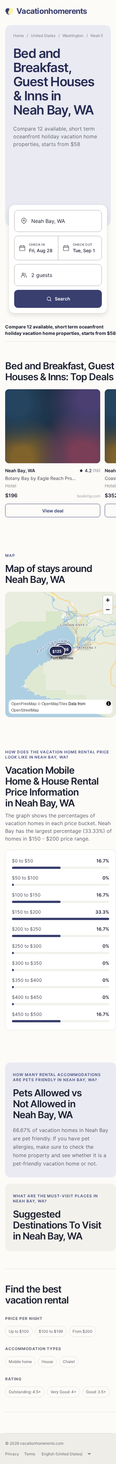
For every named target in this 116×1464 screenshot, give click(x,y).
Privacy (12, 1453)
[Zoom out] (107, 609)
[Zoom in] (107, 600)
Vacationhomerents (51, 11)
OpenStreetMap (25, 710)
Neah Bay (99, 35)
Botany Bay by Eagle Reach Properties (45, 478)
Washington (73, 35)
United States (43, 35)
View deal (52, 510)
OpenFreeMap (24, 703)
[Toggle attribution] (108, 703)
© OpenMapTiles (52, 703)
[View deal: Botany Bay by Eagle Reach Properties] (52, 426)
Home (18, 35)
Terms (29, 1453)
